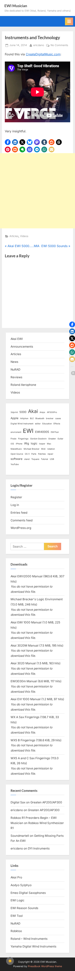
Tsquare (35, 459)
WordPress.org (21, 528)
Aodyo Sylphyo (21, 885)
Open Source (17, 454)
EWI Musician (15, 5)
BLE (32, 418)
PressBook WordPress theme (45, 966)
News (14, 362)
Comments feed (21, 520)
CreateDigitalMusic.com (43, 54)
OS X (27, 454)
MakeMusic (16, 449)
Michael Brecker (31, 449)
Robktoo (16, 931)
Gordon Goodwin (38, 438)
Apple (14, 418)
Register (16, 497)
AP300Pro (52, 412)
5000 (22, 412)
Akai (33, 411)
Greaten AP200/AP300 (46, 802)
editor (38, 423)
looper (42, 443)
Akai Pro (16, 877)
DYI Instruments (39, 848)
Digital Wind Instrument (22, 423)
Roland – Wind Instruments (29, 939)
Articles (13, 236)
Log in (15, 505)
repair (50, 454)
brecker (49, 418)
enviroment (16, 432)
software (16, 459)
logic (34, 443)
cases (58, 418)
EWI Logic (17, 900)
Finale (13, 438)
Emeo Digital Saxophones (28, 893)
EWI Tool (17, 916)
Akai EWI (17, 339)
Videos (24, 236)
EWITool (55, 432)
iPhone (19, 443)
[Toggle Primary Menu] (69, 21)
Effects (56, 423)
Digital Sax (18, 802)
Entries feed (19, 512)
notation (51, 449)
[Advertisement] (37, 190)
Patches (42, 454)
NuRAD (15, 369)
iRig (26, 443)
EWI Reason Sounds (24, 908)
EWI (28, 430)
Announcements (22, 346)
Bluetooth (39, 418)
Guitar (60, 438)
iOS (12, 443)
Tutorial (44, 459)
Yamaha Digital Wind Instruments (33, 946)
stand (27, 459)
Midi (43, 449)
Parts (33, 454)
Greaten (52, 438)
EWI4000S (42, 432)
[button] (8, 142)
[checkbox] (10, 961)
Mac (49, 443)
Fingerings (23, 438)
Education (47, 423)
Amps (42, 412)
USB (52, 459)
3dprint (14, 412)
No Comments (59, 45)
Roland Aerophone (23, 385)
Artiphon (24, 418)
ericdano (38, 45)
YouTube (15, 464)
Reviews (16, 377)
